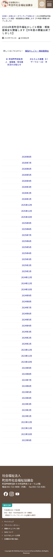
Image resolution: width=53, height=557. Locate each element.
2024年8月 (26, 301)
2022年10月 (26, 434)
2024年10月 (26, 289)
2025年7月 (26, 235)
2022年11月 (26, 428)
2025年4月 (26, 253)
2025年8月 (26, 229)
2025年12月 (26, 204)
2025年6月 (26, 241)
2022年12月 (26, 422)
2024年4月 (26, 325)
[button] (8, 521)
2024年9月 (26, 295)
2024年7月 (26, 307)
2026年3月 (26, 186)
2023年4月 (26, 398)
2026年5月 (26, 174)
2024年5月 (26, 319)
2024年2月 (26, 337)
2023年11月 (26, 355)
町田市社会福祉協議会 (20, 3)
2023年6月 (26, 386)
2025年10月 (26, 217)
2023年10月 (26, 361)
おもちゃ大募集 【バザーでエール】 (39, 60)
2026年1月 (26, 199)
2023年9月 (26, 367)
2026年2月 (26, 193)
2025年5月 (26, 247)
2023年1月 (26, 416)
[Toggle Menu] (49, 4)
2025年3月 (26, 259)
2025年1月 (26, 271)
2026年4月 (26, 180)
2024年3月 (26, 331)
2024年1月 (26, 343)
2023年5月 (26, 392)
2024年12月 (26, 277)
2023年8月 (26, 374)
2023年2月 (26, 410)
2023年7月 (26, 380)
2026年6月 (26, 168)
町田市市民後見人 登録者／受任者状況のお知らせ (14, 62)
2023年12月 (26, 349)
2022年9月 (26, 440)
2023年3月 (26, 404)
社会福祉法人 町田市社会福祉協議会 (17, 477)
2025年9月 (26, 223)
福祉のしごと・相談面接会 (37, 50)
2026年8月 (26, 156)
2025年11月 (26, 210)
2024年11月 (26, 283)
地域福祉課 (24, 38)
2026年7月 (26, 162)
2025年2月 (26, 265)
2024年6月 (26, 313)
